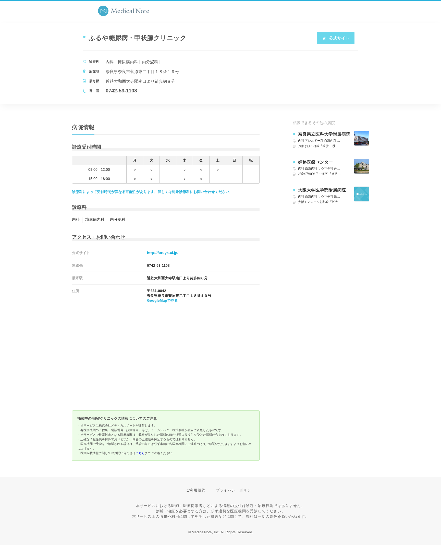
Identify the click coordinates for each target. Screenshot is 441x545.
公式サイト (338, 38)
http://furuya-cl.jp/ (162, 253)
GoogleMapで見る (162, 300)
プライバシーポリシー (235, 490)
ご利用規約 (196, 490)
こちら (140, 453)
